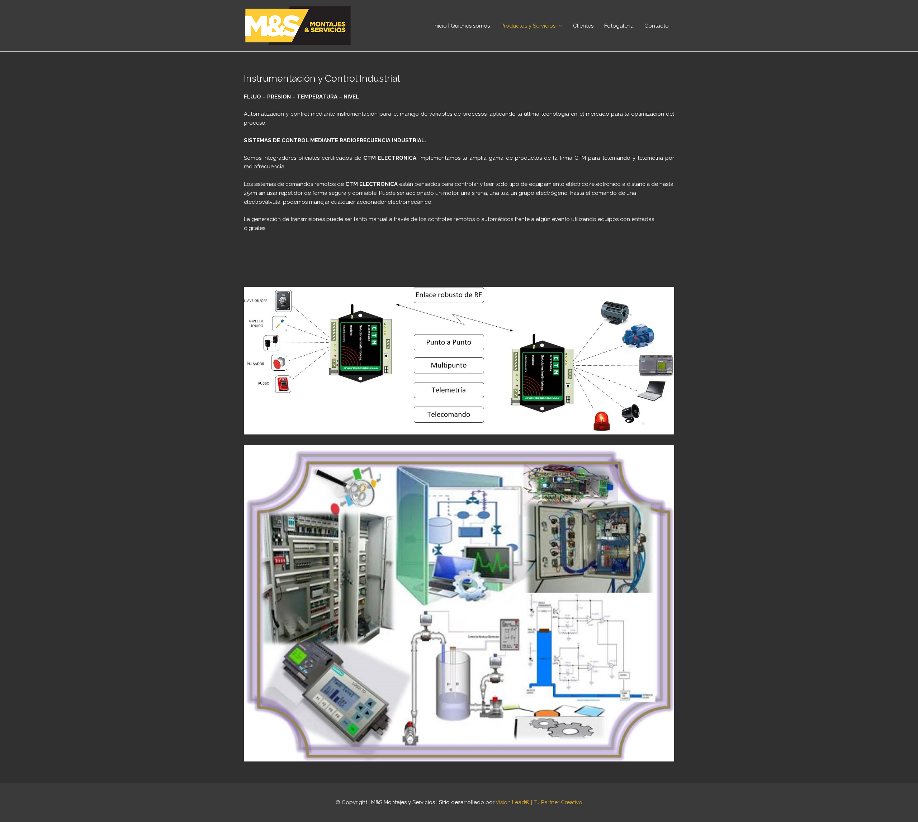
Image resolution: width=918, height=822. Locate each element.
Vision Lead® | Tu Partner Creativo (539, 802)
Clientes (583, 26)
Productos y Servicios (528, 26)
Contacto (656, 26)
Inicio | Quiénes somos (462, 26)
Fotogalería (619, 26)
